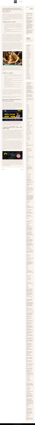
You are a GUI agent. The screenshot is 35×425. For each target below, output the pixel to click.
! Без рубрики (28, 84)
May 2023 (27, 70)
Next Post (22, 169)
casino (27, 172)
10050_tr (27, 104)
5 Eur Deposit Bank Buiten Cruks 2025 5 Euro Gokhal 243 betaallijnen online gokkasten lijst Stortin (29, 32)
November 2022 (28, 78)
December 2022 (28, 77)
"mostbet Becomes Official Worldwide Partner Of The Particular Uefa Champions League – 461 (29, 92)
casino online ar (28, 176)
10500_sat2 (28, 111)
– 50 (27, 102)
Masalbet (27, 224)
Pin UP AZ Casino (28, 275)
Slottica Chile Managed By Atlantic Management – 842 (29, 341)
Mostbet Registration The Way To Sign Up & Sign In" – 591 (29, 252)
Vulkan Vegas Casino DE (29, 391)
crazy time (27, 194)
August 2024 (28, 58)
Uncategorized (28, 388)
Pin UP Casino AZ (28, 278)
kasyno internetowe (28, 209)
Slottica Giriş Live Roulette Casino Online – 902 (29, 349)
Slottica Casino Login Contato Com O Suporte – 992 (29, 336)
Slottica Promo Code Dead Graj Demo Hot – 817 (29, 361)
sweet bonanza (28, 379)
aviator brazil (28, 155)
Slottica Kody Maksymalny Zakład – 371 (29, 355)
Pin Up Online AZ (28, 279)
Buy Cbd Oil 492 (28, 165)
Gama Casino (28, 201)
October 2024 (28, 56)
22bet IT (27, 143)
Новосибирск (28, 415)
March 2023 (28, 73)
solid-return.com (28, 375)
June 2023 (27, 69)
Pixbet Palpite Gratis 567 (29, 283)
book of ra (27, 164)
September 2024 (28, 57)
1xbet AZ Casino (28, 130)
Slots (27, 307)
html (27, 203)
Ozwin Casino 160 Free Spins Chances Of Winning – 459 (29, 272)
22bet (27, 142)
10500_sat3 (28, 112)
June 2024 (27, 61)
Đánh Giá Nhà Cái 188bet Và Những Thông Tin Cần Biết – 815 (29, 403)
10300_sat (27, 108)
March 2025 (28, 49)
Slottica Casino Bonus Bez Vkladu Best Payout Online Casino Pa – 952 (29, 326)
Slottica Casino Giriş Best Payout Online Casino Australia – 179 (29, 332)
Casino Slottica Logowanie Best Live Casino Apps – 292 (29, 180)
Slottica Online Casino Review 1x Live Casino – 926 (29, 358)
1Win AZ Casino (28, 121)
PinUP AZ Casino (28, 282)
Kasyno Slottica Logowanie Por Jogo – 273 (29, 216)
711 (26, 147)
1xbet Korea (28, 134)
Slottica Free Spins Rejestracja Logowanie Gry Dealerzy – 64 (29, 344)
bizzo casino (28, 161)
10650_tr (27, 116)
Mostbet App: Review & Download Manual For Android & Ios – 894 (29, 229)
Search (27, 7)
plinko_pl (27, 286)
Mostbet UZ (27, 256)
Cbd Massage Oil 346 (29, 187)
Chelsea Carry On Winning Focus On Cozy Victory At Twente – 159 (29, 190)
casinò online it (28, 177)
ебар (27, 407)
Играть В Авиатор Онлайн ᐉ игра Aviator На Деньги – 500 (29, 409)
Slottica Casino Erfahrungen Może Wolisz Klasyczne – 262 (29, 329)
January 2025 (28, 52)
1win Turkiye (28, 126)
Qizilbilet (27, 287)
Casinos (27, 186)
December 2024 (28, 53)
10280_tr (27, 107)
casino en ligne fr (28, 173)
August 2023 (28, 66)
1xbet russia (28, 138)
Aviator (27, 154)
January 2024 (28, 65)
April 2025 (27, 48)
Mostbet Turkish (28, 255)
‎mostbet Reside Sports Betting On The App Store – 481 (29, 419)
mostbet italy (28, 247)
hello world (27, 202)
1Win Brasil (27, 122)
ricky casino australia (29, 296)
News (27, 268)
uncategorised (28, 387)
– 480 (27, 100)
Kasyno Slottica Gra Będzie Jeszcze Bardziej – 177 (29, 213)
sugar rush (27, 378)
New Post (27, 267)
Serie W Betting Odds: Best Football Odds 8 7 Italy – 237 (29, 300)
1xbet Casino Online (29, 133)
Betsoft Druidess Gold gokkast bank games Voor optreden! (29, 18)
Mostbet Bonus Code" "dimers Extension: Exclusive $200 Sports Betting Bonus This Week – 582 (29, 234)
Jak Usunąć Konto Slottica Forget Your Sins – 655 (29, 207)
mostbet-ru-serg (28, 260)
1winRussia (27, 129)
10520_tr (27, 115)
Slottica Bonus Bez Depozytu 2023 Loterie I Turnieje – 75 (29, 323)
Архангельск (28, 405)
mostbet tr (27, 254)
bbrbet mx (27, 160)
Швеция (27, 416)
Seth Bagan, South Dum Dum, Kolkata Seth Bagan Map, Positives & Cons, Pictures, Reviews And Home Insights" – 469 (29, 304)
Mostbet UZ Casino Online (29, 258)
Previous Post (3, 169)
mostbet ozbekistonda (29, 249)
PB (26, 274)
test (26, 382)
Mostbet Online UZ (28, 248)
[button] (21, 1)
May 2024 (27, 62)
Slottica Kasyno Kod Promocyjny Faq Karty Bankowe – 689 (29, 352)
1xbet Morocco (28, 137)
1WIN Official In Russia (29, 125)
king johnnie (27, 218)
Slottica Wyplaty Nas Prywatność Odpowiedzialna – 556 (29, 371)
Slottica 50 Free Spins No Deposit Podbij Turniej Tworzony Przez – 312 (29, 314)
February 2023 (28, 74)
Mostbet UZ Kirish (28, 259)
